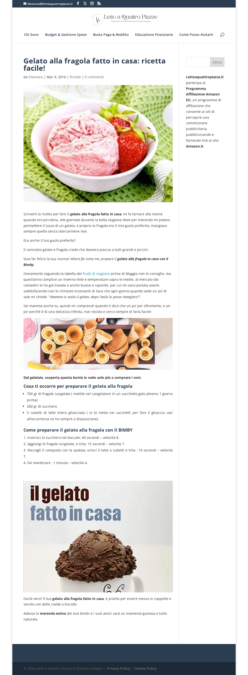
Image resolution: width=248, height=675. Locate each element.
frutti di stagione (96, 273)
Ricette (75, 77)
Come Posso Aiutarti (196, 35)
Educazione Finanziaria (154, 35)
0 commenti (94, 77)
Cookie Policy (145, 668)
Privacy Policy (118, 668)
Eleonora (36, 77)
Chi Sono (31, 35)
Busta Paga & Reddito (111, 35)
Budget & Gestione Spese (66, 35)
